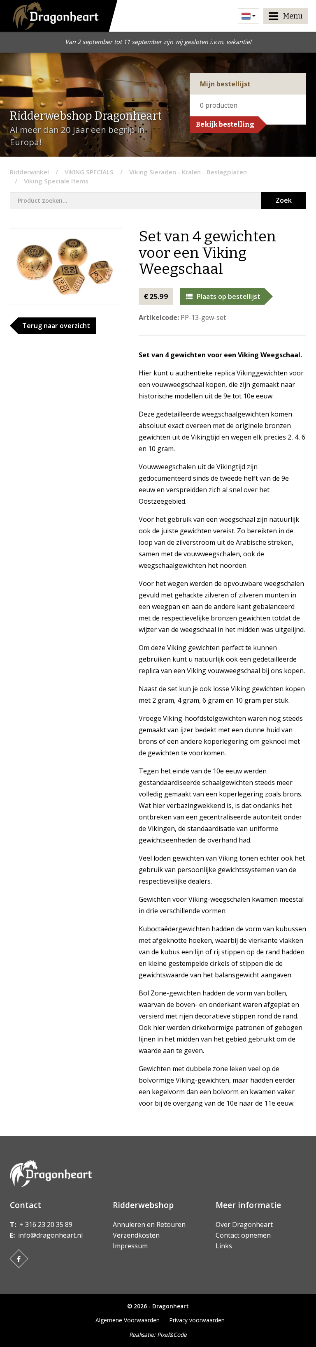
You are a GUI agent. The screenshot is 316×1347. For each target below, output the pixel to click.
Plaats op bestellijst (228, 296)
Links (224, 1245)
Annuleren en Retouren (149, 1224)
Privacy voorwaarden (197, 1320)
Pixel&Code (172, 1334)
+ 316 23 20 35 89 (45, 1224)
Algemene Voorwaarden (127, 1320)
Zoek (284, 200)
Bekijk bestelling (225, 124)
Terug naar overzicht (56, 325)
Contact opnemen (243, 1235)
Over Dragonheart (244, 1224)
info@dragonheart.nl (50, 1235)
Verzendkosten (136, 1235)
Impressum (130, 1245)
